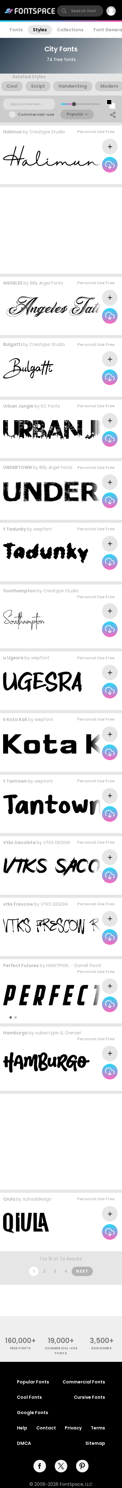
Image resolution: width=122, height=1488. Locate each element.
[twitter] (61, 1466)
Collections (70, 30)
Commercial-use (36, 114)
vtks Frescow (18, 904)
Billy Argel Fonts (46, 283)
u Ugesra (13, 658)
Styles (40, 30)
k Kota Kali (15, 719)
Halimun (12, 132)
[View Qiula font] (26, 1223)
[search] (80, 11)
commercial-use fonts (61, 1350)
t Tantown (15, 781)
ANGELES (13, 283)
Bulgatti (12, 344)
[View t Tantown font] (53, 805)
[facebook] (39, 1466)
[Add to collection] (110, 146)
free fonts (20, 1348)
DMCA (24, 1443)
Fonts (16, 30)
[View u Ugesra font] (42, 682)
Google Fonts (32, 1412)
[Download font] (110, 164)
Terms (98, 1428)
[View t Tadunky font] (45, 553)
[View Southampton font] (23, 620)
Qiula (9, 1199)
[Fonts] (30, 11)
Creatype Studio (47, 132)
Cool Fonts (29, 1397)
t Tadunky (14, 529)
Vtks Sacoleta (19, 842)
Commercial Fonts (84, 1382)
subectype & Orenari (58, 1033)
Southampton (19, 591)
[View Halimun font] (53, 156)
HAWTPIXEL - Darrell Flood (73, 965)
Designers (101, 1348)
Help (22, 1428)
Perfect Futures (21, 965)
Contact (46, 1428)
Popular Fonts (33, 1382)
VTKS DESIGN (56, 842)
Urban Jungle (18, 406)
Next (82, 1271)
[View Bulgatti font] (28, 368)
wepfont (42, 529)
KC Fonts (50, 406)
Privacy (73, 1428)
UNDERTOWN (17, 467)
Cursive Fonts (89, 1397)
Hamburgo (15, 1033)
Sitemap (95, 1443)
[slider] (74, 104)
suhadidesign (37, 1199)
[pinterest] (82, 1466)
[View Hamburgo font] (46, 1062)
